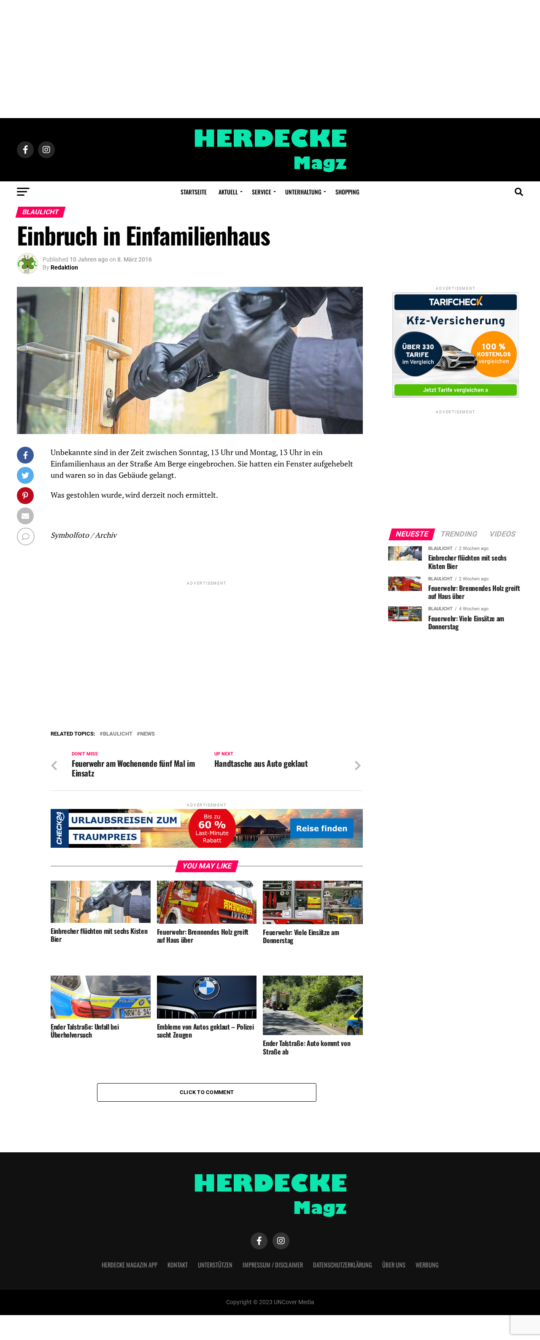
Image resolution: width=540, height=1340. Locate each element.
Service (261, 191)
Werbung (427, 1264)
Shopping (347, 191)
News (147, 734)
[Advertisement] (270, 59)
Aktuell (228, 191)
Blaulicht (117, 734)
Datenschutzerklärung (342, 1264)
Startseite (194, 191)
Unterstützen (215, 1264)
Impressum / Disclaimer (273, 1264)
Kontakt (177, 1264)
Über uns (393, 1264)
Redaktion (64, 267)
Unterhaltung (303, 191)
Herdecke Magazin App (129, 1264)
